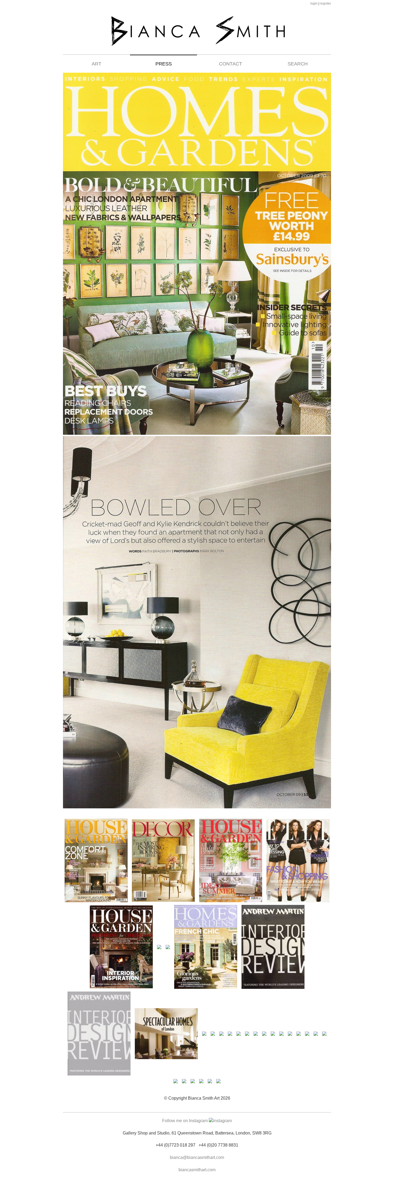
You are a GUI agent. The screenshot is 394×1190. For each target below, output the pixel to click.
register (325, 3)
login (314, 3)
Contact (230, 64)
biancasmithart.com (197, 1169)
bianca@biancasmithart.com (197, 1157)
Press (163, 64)
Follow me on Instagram (185, 1120)
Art (96, 64)
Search (298, 64)
